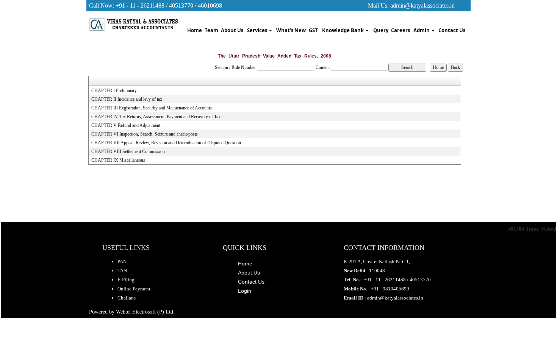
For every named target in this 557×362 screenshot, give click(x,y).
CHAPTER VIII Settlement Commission (128, 151)
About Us (232, 30)
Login (244, 291)
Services (257, 30)
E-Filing (126, 279)
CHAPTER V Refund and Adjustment (125, 125)
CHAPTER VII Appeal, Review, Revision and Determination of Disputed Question (166, 142)
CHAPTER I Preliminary (114, 90)
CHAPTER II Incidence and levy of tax (126, 99)
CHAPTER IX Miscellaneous (118, 160)
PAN (122, 261)
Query (380, 30)
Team (211, 30)
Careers (400, 30)
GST (313, 30)
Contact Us (451, 30)
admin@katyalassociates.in (422, 5)
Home (194, 30)
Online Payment (133, 289)
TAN (122, 270)
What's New (291, 30)
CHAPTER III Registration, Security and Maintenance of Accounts (151, 108)
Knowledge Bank (343, 30)
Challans (126, 298)
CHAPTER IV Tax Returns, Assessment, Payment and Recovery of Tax (156, 116)
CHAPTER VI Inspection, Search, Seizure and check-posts (144, 134)
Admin (422, 30)
